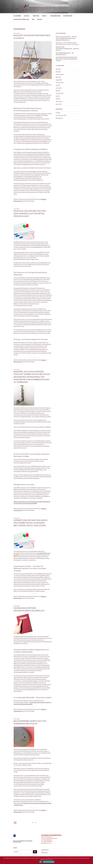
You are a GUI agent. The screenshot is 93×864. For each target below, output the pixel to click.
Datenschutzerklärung (48, 861)
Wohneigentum (59, 118)
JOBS (33, 19)
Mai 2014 (58, 98)
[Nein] (91, 860)
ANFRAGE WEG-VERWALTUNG (21, 19)
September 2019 (60, 74)
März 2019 (58, 77)
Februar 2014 (59, 101)
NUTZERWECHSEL (68, 15)
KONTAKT (39, 19)
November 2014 (59, 93)
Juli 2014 (58, 96)
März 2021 (58, 71)
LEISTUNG (26, 15)
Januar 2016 (59, 88)
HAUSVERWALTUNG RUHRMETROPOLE (49, 6)
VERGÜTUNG (36, 15)
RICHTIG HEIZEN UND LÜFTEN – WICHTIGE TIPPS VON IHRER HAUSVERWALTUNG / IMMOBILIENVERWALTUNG (66, 38)
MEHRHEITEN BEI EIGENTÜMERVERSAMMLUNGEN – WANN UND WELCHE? (67, 48)
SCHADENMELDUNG (55, 15)
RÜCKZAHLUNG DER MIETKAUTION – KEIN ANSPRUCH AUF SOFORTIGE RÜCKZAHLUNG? (30, 213)
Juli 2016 (58, 85)
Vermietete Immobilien (61, 115)
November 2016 (59, 82)
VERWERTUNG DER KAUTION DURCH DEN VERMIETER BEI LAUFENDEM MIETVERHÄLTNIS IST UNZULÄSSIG (30, 523)
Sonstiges (58, 112)
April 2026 (58, 69)
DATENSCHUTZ (45, 850)
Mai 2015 (58, 90)
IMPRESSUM (44, 852)
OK (40, 861)
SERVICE (44, 15)
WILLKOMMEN (17, 15)
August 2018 (59, 80)
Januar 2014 (59, 104)
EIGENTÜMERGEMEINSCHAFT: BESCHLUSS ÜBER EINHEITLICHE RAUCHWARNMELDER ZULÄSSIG (66, 59)
